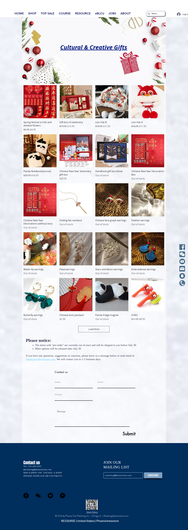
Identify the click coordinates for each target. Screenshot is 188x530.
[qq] (182, 276)
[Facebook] (182, 247)
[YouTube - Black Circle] (50, 495)
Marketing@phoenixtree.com (37, 469)
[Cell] (182, 283)
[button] (125, 14)
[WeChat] (182, 254)
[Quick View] (40, 101)
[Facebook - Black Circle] (26, 495)
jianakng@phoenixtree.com (40, 359)
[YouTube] (182, 261)
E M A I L (100, 382)
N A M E (57, 382)
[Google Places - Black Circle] (62, 495)
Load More (93, 329)
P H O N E (58, 395)
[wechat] (38, 495)
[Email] (182, 269)
